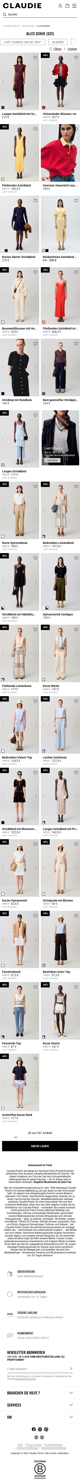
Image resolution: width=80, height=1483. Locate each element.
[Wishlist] (35, 58)
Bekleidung (28, 26)
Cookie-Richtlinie (53, 1445)
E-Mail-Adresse (16, 1369)
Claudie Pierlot (11, 26)
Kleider (58, 42)
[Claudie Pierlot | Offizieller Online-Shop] (22, 5)
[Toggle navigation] (74, 5)
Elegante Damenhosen (31, 1224)
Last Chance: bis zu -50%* (22, 42)
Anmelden (71, 1369)
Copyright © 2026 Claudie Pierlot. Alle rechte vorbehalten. (40, 1453)
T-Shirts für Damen (28, 1221)
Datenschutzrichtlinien (53, 1448)
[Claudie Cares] (40, 1469)
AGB (20, 1445)
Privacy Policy (33, 1445)
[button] (60, 5)
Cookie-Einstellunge (27, 1448)
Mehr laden (40, 1146)
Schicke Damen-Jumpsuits (54, 1221)
